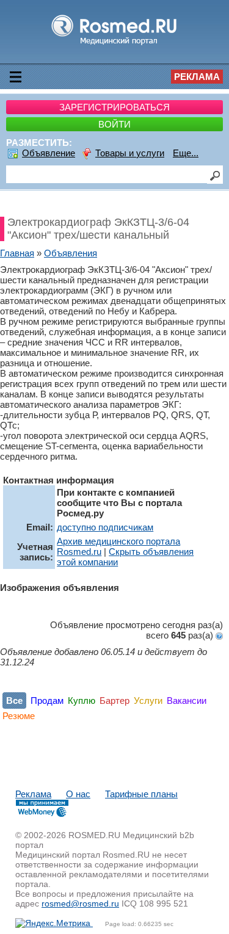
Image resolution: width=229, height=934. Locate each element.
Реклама (197, 76)
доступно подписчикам (105, 527)
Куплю (81, 700)
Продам (47, 700)
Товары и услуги (129, 153)
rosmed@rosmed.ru (80, 903)
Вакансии (186, 700)
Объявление (48, 153)
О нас (78, 794)
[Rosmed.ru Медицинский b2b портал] (114, 44)
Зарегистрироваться (114, 107)
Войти (114, 124)
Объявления (70, 253)
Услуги (148, 700)
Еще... (185, 153)
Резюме (18, 716)
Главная (17, 253)
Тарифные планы (141, 794)
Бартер (114, 700)
